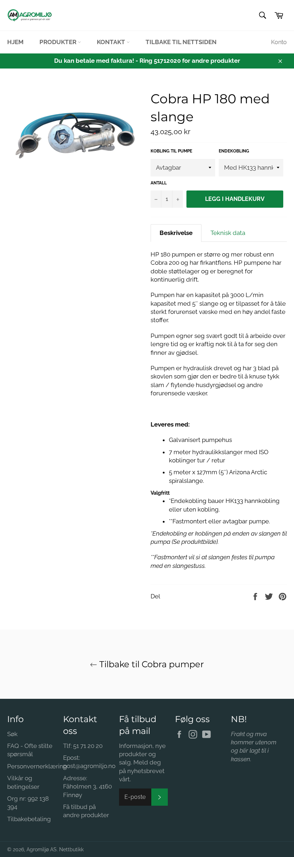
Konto (279, 42)
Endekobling (234, 151)
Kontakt (112, 42)
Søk (12, 734)
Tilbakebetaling (29, 819)
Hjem (15, 42)
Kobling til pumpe (171, 151)
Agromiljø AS (42, 849)
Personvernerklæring (37, 766)
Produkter (58, 42)
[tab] (176, 232)
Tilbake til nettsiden (181, 42)
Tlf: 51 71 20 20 (83, 745)
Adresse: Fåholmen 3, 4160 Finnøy (87, 786)
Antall (159, 182)
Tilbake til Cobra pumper (150, 664)
